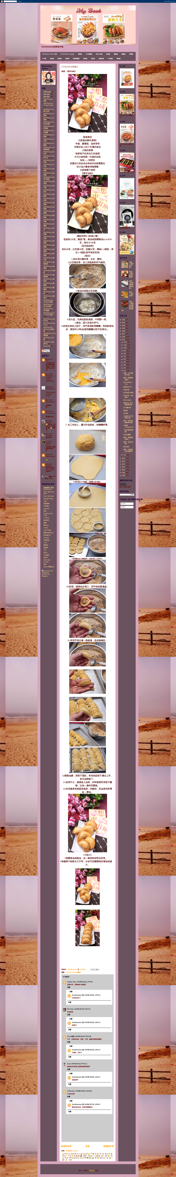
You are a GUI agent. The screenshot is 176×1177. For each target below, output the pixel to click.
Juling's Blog (48, 498)
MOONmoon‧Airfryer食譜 (48, 301)
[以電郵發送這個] (91, 969)
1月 (125, 455)
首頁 (88, 1146)
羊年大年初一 (127, 400)
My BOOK (47, 346)
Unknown (71, 1091)
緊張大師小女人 (49, 532)
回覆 (68, 987)
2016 (123, 337)
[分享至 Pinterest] (98, 969)
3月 (125, 368)
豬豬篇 (131, 54)
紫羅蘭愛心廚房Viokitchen (49, 488)
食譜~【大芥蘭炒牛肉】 (128, 374)
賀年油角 (126, 447)
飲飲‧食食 (47, 94)
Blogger (92, 1170)
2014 (123, 458)
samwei (46, 508)
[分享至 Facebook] (96, 969)
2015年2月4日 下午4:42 (79, 1064)
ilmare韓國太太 (49, 567)
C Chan (46, 518)
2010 (123, 470)
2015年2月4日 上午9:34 (85, 982)
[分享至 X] (95, 969)
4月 (125, 365)
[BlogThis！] (93, 969)
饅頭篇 (119, 59)
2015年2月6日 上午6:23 (92, 1022)
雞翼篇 (123, 54)
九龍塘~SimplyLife (128, 426)
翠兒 (45, 511)
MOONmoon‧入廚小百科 (49, 110)
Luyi (68, 1064)
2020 (123, 325)
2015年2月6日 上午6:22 (92, 995)
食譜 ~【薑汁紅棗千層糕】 (131, 274)
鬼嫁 (45, 523)
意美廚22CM (127, 387)
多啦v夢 (46, 520)
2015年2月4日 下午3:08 (83, 1036)
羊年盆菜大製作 (128, 392)
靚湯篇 (60, 59)
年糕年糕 (126, 390)
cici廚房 (46, 555)
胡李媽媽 (46, 503)
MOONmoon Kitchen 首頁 (49, 54)
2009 (123, 473)
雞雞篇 (116, 54)
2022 (123, 320)
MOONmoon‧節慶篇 (73, 972)
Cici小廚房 (71, 1036)
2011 (123, 467)
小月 (45, 550)
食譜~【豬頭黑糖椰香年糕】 (128, 421)
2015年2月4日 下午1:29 (82, 1009)
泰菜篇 (52, 59)
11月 (125, 345)
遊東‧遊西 (47, 97)
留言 (123, 507)
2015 (123, 340)
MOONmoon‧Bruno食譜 (48, 305)
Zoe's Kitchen (49, 496)
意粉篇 (67, 59)
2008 (123, 475)
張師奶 (46, 547)
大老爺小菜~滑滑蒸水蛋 (128, 417)
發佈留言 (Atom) (72, 1151)
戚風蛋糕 (101, 59)
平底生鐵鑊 (127, 434)
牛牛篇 (44, 59)
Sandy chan (71, 982)
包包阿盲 (46, 540)
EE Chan (70, 1009)
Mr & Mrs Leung (47, 561)
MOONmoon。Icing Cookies (49, 104)
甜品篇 (93, 59)
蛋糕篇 (85, 59)
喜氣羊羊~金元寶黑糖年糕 (128, 404)
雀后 (45, 564)
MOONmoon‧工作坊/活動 (49, 123)
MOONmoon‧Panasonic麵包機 (49, 329)
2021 (123, 322)
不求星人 (46, 506)
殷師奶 (46, 545)
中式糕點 (110, 59)
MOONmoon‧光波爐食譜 (49, 148)
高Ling (46, 525)
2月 (125, 371)
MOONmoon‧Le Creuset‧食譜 (49, 314)
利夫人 (46, 552)
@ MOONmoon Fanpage (67, 54)
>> (54, 478)
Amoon (46, 538)
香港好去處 (47, 92)
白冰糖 (125, 413)
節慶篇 (80, 54)
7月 (125, 356)
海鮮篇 (108, 54)
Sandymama (77, 995)
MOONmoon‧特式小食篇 (49, 178)
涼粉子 (46, 557)
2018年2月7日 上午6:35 (92, 1104)
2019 (123, 328)
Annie (46, 528)
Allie (45, 501)
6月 (125, 359)
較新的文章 (66, 1146)
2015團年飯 (127, 407)
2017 (123, 334)
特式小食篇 (99, 54)
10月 (125, 348)
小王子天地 (47, 530)
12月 (125, 342)
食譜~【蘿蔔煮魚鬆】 (128, 378)
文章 (123, 504)
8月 (125, 353)
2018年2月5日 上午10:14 (84, 1091)
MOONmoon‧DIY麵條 (48, 309)
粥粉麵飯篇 (76, 59)
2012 (123, 464)
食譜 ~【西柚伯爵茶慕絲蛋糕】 (131, 284)
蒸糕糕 (125, 410)
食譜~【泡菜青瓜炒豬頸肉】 (128, 450)
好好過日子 (47, 535)
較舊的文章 (109, 1146)
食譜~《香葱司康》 (131, 293)
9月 (125, 351)
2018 (123, 331)
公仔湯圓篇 (89, 54)
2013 (123, 461)
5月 (125, 362)
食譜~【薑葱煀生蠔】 (128, 438)
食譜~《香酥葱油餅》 (131, 264)
